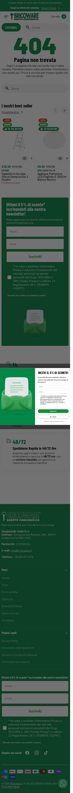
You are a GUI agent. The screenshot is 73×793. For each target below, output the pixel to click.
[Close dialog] (69, 370)
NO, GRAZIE (53, 417)
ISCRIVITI (53, 411)
